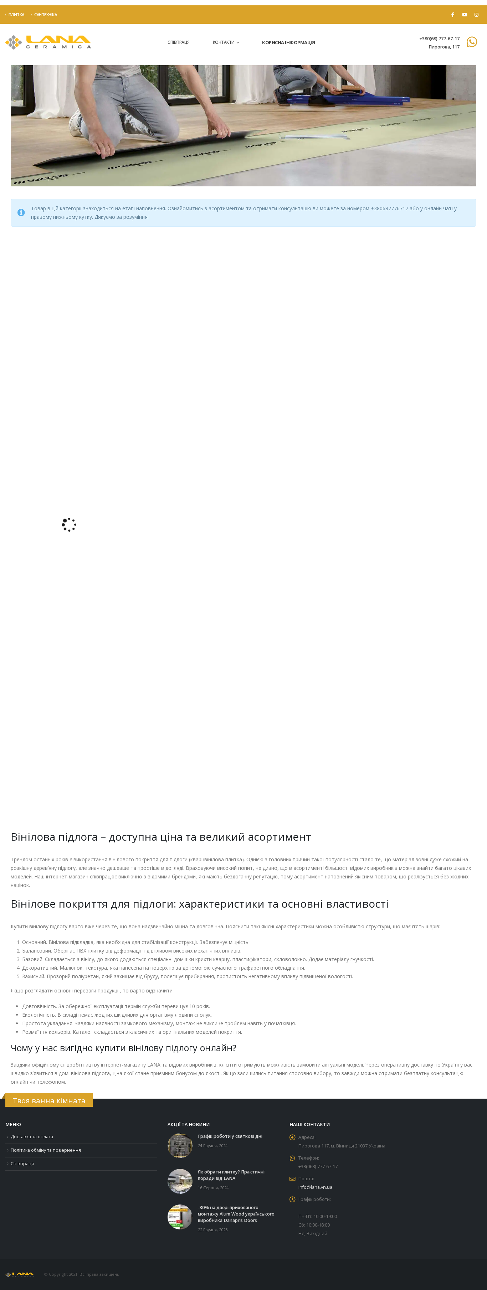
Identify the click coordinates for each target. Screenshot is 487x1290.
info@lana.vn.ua (315, 1187)
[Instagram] (476, 15)
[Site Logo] (48, 42)
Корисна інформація (288, 42)
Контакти (224, 42)
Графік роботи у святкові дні (230, 1136)
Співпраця (179, 42)
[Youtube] (465, 15)
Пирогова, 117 (444, 47)
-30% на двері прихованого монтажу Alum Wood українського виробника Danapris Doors (236, 1213)
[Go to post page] (180, 1145)
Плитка (16, 14)
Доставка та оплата (32, 1137)
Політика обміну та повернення (46, 1150)
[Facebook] (453, 15)
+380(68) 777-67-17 (439, 39)
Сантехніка (45, 14)
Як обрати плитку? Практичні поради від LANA (231, 1175)
